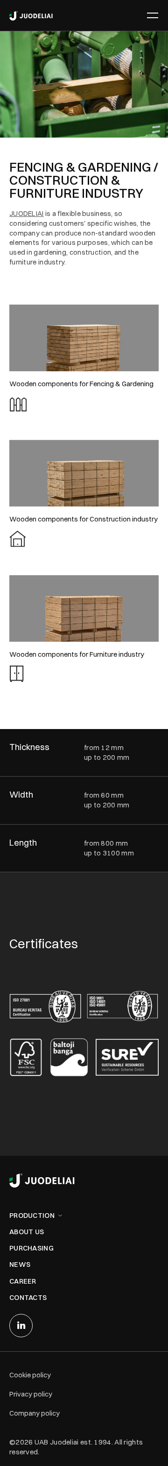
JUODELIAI (26, 213)
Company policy (34, 1413)
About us (26, 1231)
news (19, 1264)
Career (22, 1281)
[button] (151, 15)
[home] (31, 15)
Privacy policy (30, 1394)
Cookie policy (30, 1374)
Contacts (28, 1297)
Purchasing (31, 1248)
